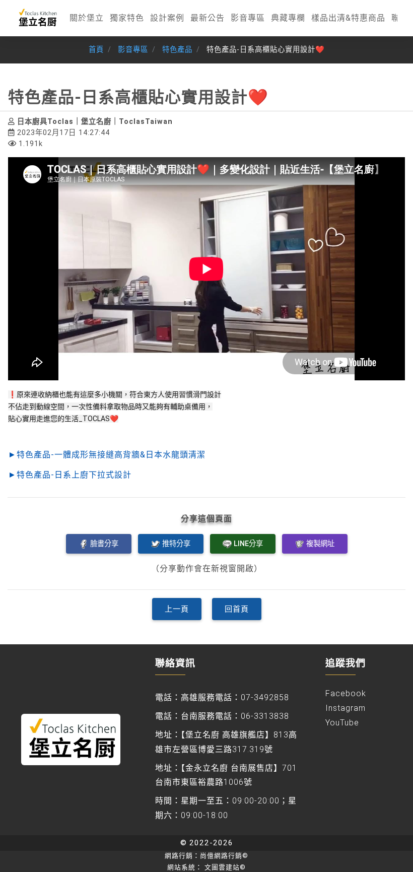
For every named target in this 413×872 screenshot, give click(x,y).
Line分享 (248, 543)
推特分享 (176, 543)
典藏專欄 (288, 18)
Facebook (345, 693)
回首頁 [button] (237, 609)
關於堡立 (87, 18)
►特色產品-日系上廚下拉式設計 (69, 475)
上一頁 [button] (177, 609)
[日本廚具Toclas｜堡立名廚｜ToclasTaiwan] (37, 18)
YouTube (342, 722)
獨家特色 (127, 18)
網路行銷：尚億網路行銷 (206, 855)
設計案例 (167, 18)
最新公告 (207, 18)
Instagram (345, 708)
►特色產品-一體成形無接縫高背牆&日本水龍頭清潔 (106, 454)
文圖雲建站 (225, 867)
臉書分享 (104, 543)
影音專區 (248, 18)
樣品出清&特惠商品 (348, 18)
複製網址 (320, 543)
